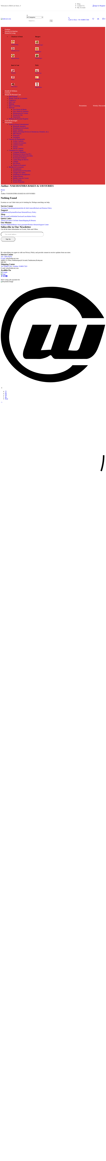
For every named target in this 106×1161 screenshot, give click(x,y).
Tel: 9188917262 (6, 266)
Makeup (11, 104)
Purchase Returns (21, 212)
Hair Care (12, 102)
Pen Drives (16, 163)
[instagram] (5, 276)
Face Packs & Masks (20, 109)
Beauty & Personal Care (13, 95)
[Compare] (98, 19)
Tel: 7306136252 (6, 256)
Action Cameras (18, 141)
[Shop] (6, 395)
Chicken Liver (15, 50)
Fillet (12, 79)
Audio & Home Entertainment (19, 124)
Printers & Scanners (19, 165)
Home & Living (10, 33)
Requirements (15, 208)
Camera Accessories (19, 143)
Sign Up (8, 239)
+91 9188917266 (83, 20)
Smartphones (17, 169)
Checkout (20, 216)
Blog (78, 4)
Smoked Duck (15, 58)
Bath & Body (13, 96)
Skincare (11, 108)
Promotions (83, 106)
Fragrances (12, 100)
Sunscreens (16, 117)
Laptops (15, 161)
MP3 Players (17, 134)
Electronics (8, 122)
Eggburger (38, 51)
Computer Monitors (19, 152)
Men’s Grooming (14, 106)
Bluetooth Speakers (19, 126)
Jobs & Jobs (24, 208)
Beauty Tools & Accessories (18, 98)
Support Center (44, 224)
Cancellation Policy (29, 216)
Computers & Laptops (16, 150)
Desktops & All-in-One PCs (22, 154)
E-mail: (3, 258)
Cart (10, 216)
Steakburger (38, 58)
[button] (27, 15)
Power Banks (17, 180)
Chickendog (14, 44)
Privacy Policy (31, 212)
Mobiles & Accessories (16, 167)
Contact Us (11, 220)
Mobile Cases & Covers (21, 178)
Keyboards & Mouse (20, 158)
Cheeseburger (39, 45)
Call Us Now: (72, 20)
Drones (15, 147)
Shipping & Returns (29, 220)
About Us (4, 220)
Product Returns (33, 224)
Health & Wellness (11, 91)
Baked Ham (38, 87)
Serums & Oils (18, 115)
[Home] (6, 391)
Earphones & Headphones (21, 174)
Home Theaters (18, 130)
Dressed (13, 73)
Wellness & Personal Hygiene (18, 119)
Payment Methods (7, 224)
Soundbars (16, 137)
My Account (5, 216)
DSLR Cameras (18, 148)
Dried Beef (14, 86)
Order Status (19, 220)
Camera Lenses (18, 145)
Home (3, 190)
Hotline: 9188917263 (20, 266)
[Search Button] (51, 21)
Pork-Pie (37, 79)
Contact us (80, 6)
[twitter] (3, 276)
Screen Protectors (18, 182)
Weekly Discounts (99, 106)
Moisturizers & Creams (20, 113)
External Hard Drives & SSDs (23, 156)
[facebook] (1, 276)
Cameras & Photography (17, 139)
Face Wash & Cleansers (20, 111)
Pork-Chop (38, 73)
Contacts (31, 208)
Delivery (7, 212)
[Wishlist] (93, 19)
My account (81, 7)
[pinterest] (6, 276)
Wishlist (14, 216)
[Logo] (6, 19)
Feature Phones (18, 176)
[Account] (6, 397)
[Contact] (69, 18)
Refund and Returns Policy (43, 208)
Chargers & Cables (19, 173)
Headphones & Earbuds (21, 128)
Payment (12, 212)
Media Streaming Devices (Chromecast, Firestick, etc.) (31, 132)
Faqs (2, 212)
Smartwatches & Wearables (22, 171)
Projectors (16, 135)
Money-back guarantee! (20, 224)
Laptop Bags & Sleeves (20, 160)
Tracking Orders (6, 208)
